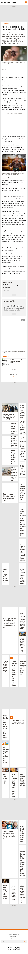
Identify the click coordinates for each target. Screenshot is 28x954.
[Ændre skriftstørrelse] (2, 67)
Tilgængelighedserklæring (14, 938)
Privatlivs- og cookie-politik (14, 934)
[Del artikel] (5, 67)
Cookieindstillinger (12, 936)
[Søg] (25, 941)
